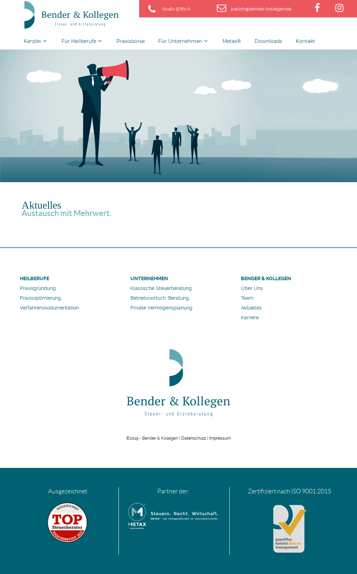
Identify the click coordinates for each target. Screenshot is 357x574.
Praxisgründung (38, 288)
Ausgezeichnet (67, 491)
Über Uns (252, 288)
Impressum (220, 438)
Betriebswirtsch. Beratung (159, 298)
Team (247, 298)
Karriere (250, 317)
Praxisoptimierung (40, 298)
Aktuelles (251, 308)
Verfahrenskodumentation (49, 308)
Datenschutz (193, 438)
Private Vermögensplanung (161, 308)
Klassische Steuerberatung (161, 288)
